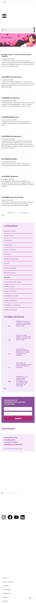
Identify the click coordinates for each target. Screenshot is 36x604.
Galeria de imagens (10, 310)
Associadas (8, 240)
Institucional (8, 245)
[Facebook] (10, 517)
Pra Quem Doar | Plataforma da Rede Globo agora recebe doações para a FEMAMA (22, 352)
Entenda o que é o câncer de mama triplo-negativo (16, 55)
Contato (5, 601)
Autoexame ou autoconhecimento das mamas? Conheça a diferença (23, 365)
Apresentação (6, 528)
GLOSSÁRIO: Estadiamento (11, 136)
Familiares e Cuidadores (12, 305)
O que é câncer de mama (12, 282)
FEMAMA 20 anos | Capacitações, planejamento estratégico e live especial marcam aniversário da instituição (22, 381)
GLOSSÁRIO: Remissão (9, 176)
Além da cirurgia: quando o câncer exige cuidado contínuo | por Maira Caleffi (23, 337)
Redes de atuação (7, 530)
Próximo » (25, 213)
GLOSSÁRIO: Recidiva (9, 159)
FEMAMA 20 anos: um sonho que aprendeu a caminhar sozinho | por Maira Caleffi (23, 324)
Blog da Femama (10, 273)
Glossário (7, 277)
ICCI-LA (6, 263)
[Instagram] (3, 517)
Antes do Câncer (9, 286)
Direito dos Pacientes (11, 259)
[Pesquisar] (34, 29)
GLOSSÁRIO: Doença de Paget (12, 197)
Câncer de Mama (10, 249)
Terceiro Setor (8, 236)
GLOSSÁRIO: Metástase (10, 117)
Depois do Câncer (10, 291)
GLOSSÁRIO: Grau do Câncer (11, 77)
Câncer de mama (7, 533)
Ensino (3, 537)
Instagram (7, 428)
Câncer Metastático (10, 300)
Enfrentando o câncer (11, 296)
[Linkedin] (22, 517)
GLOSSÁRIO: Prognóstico (10, 98)
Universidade (7, 589)
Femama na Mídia (10, 268)
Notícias (5, 597)
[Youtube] (16, 517)
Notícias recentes (10, 231)
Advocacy (7, 254)
